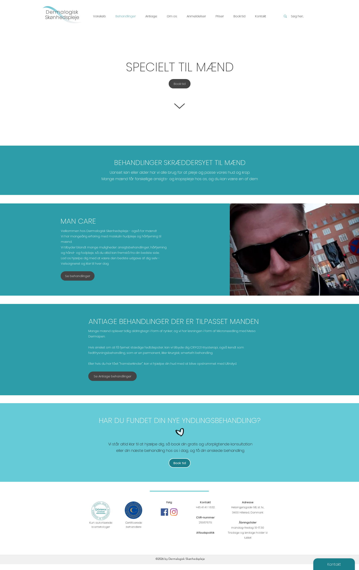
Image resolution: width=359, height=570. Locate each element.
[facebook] (164, 512)
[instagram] (173, 512)
